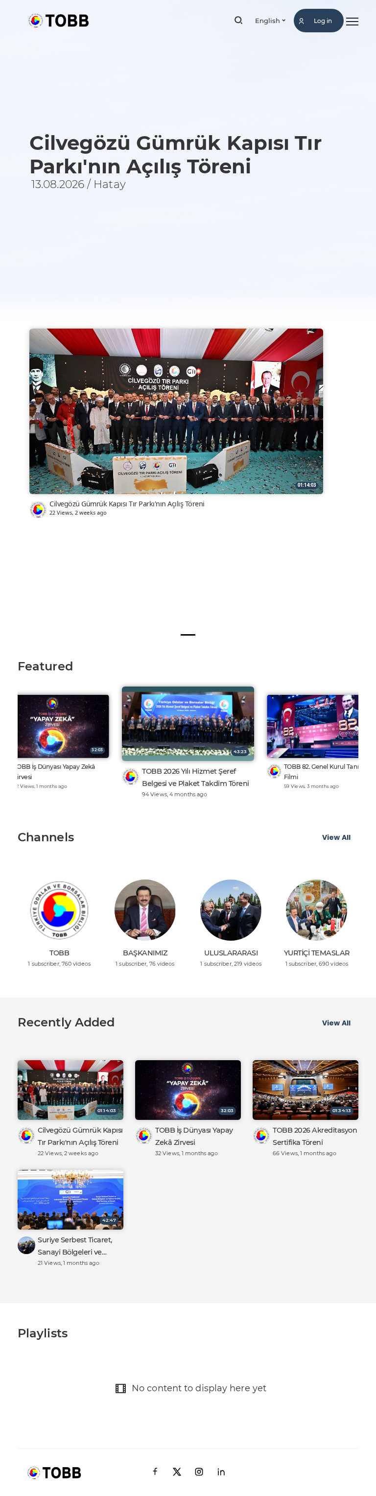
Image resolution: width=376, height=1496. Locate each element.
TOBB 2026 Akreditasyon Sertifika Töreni (315, 1136)
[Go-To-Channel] (38, 510)
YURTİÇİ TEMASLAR (317, 953)
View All (336, 837)
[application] (188, 326)
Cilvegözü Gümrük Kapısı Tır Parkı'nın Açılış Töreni (127, 503)
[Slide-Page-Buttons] (188, 635)
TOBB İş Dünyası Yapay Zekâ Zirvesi (54, 772)
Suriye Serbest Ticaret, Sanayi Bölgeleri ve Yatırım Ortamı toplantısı (79, 1247)
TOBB (59, 953)
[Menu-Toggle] (352, 22)
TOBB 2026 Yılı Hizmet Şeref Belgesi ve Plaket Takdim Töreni (195, 777)
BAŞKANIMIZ (145, 953)
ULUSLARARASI (231, 953)
